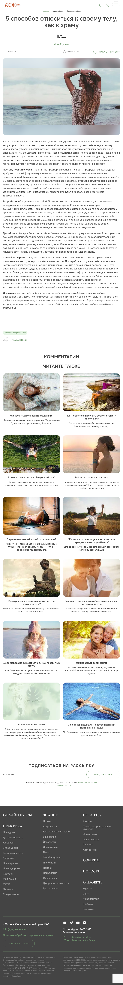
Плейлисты (49, 862)
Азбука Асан (90, 849)
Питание (8, 889)
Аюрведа (8, 842)
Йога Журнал (61, 44)
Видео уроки (10, 847)
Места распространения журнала (97, 828)
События (91, 860)
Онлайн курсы (17, 815)
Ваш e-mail (8, 774)
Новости (91, 871)
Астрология (50, 826)
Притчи (47, 867)
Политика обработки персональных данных (29, 935)
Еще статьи (49, 836)
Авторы (87, 821)
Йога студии (90, 834)
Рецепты (88, 844)
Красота (8, 873)
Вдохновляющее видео (56, 831)
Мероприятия (91, 899)
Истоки (47, 821)
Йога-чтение (50, 847)
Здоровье (8, 858)
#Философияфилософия (15, 333)
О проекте (92, 882)
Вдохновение (50, 888)
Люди (46, 852)
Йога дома (9, 832)
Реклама (88, 904)
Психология (50, 873)
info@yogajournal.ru (14, 929)
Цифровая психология (56, 883)
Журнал (87, 888)
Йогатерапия (10, 863)
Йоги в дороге (11, 868)
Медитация (9, 878)
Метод (6, 884)
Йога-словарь (91, 839)
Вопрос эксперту (13, 853)
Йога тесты (49, 842)
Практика (12, 826)
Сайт (85, 893)
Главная (45, 11)
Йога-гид (92, 815)
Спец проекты (11, 894)
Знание (50, 815)
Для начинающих (13, 837)
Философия (50, 878)
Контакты (88, 909)
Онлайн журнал (52, 857)
